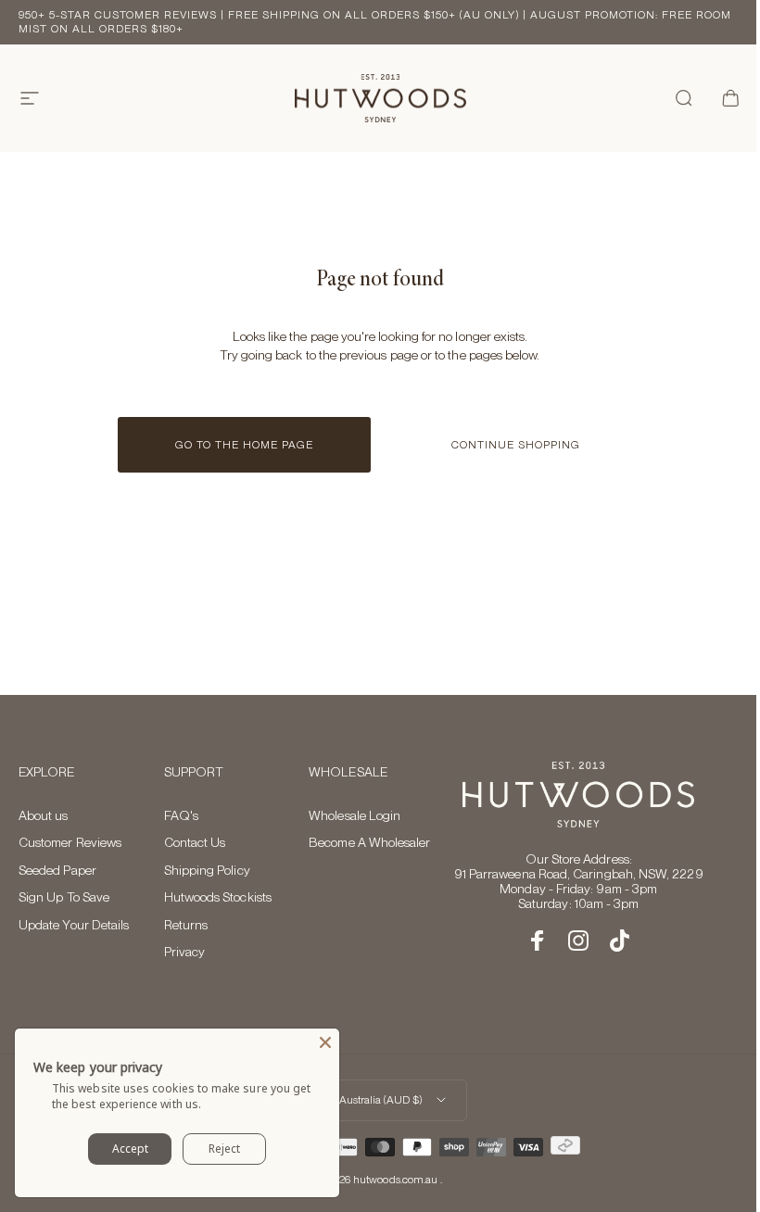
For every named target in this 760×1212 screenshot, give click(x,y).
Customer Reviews (70, 842)
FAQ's (181, 815)
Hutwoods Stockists (218, 897)
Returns (186, 924)
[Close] (325, 1042)
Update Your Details (74, 924)
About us (44, 815)
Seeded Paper (57, 870)
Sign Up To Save (64, 897)
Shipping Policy (207, 870)
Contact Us (195, 842)
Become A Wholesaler (369, 842)
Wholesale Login (354, 815)
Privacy (185, 951)
